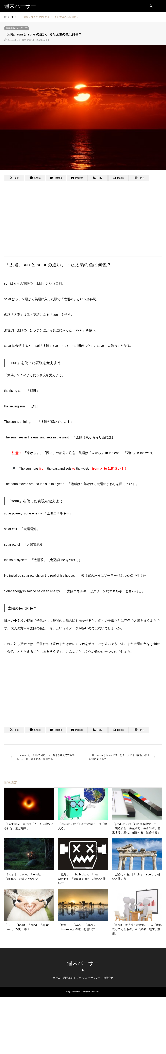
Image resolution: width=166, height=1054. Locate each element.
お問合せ (108, 977)
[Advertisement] (83, 214)
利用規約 (68, 977)
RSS (83, 970)
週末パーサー (83, 963)
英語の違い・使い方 (17, 28)
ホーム (56, 977)
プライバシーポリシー (88, 977)
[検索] (151, 6)
